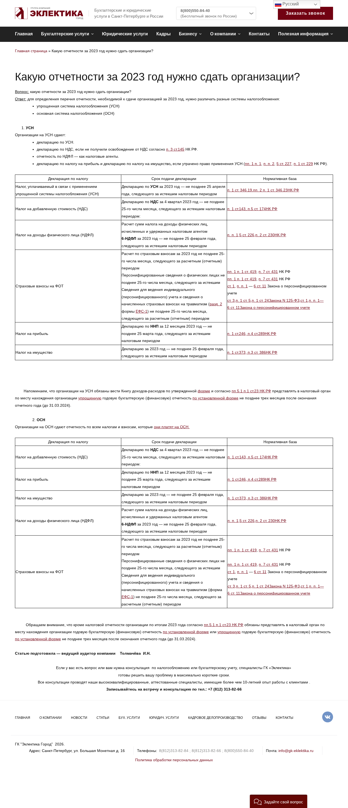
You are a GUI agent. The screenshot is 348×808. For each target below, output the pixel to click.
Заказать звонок (305, 13)
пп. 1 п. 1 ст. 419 (241, 271)
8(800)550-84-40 (195, 10)
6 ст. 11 (260, 286)
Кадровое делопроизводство (215, 718)
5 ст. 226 (246, 235)
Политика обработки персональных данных (174, 760)
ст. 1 (231, 286)
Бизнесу (188, 34)
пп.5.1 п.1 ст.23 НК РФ (251, 391)
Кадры (163, 34)
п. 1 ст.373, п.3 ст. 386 (246, 352)
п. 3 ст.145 (175, 149)
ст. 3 (231, 300)
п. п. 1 (232, 235)
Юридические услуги (125, 34)
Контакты (259, 34)
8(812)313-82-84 (173, 750)
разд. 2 (216, 304)
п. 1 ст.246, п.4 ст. (242, 333)
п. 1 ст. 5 (243, 300)
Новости (79, 718)
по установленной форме (215, 398)
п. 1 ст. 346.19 (239, 190)
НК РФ (293, 190)
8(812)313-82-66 (206, 750)
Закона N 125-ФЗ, (284, 300)
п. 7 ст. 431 (268, 271)
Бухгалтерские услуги (65, 34)
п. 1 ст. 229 (303, 163)
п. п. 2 (268, 163)
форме (204, 391)
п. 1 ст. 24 (260, 300)
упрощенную (89, 398)
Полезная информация (303, 34)
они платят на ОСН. (171, 427)
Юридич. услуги (164, 718)
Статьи (103, 718)
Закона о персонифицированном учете (275, 307)
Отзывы (259, 718)
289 (261, 333)
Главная (24, 34)
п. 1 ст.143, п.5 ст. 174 (246, 209)
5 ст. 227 (283, 163)
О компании (223, 34)
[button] (278, 801)
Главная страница (31, 51)
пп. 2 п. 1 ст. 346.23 (270, 190)
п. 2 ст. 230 (265, 235)
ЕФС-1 (141, 311)
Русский (290, 4)
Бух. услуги (129, 718)
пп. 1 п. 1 (253, 163)
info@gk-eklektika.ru (295, 750)
